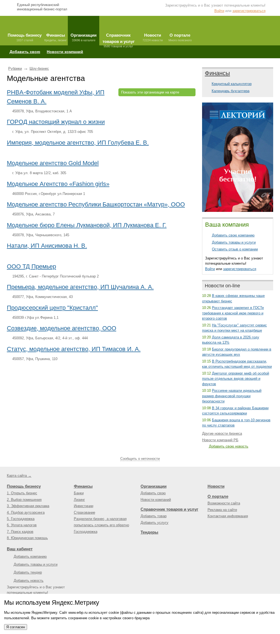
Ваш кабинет (20, 549)
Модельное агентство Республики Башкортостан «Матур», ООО (96, 204)
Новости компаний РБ (220, 440)
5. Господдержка (20, 519)
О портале (218, 496)
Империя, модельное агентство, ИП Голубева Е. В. (78, 142)
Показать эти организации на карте (150, 92)
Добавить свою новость (228, 446)
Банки (79, 493)
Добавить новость (28, 581)
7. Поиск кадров (20, 532)
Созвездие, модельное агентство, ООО (61, 328)
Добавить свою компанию (233, 235)
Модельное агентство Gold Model (53, 163)
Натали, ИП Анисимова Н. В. (47, 245)
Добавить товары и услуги (234, 242)
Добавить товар (154, 516)
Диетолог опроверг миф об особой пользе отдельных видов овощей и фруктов (235, 378)
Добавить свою (25, 51)
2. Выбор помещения (24, 500)
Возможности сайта (224, 503)
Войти (219, 11)
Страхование (84, 512)
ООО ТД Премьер (31, 266)
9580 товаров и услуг (119, 39)
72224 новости (152, 37)
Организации (154, 486)
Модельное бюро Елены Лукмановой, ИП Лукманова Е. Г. (87, 225)
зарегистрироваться (249, 11)
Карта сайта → (19, 476)
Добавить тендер (28, 572)
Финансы (217, 73)
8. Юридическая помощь (27, 538)
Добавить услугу (154, 523)
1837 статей (25, 37)
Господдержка (85, 532)
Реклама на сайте (222, 510)
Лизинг (79, 500)
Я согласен (15, 627)
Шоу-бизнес (39, 68)
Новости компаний (65, 51)
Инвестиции (83, 506)
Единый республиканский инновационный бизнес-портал (42, 7)
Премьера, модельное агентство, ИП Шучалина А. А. (80, 287)
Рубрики (15, 68)
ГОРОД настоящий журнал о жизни (56, 121)
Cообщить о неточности (140, 459)
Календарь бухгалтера (230, 91)
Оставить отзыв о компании (235, 249)
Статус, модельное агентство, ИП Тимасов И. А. (74, 349)
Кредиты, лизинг (55, 37)
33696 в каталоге (84, 37)
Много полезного (180, 37)
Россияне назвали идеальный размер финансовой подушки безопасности (231, 395)
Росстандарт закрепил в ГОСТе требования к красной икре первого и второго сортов (233, 313)
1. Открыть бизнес (22, 493)
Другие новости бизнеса (222, 433)
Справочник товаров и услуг (169, 509)
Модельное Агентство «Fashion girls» (58, 183)
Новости (216, 486)
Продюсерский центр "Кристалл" (52, 307)
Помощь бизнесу (24, 486)
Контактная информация (228, 516)
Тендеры (149, 532)
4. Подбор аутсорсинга (26, 512)
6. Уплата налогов (22, 525)
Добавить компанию (30, 556)
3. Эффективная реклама (28, 506)
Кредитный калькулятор (232, 84)
